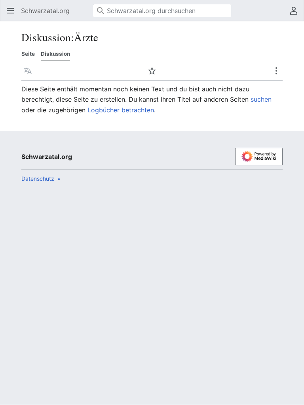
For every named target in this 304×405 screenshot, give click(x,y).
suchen (261, 99)
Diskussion (55, 54)
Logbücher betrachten (120, 110)
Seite (28, 54)
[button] (8, 10)
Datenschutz (37, 178)
